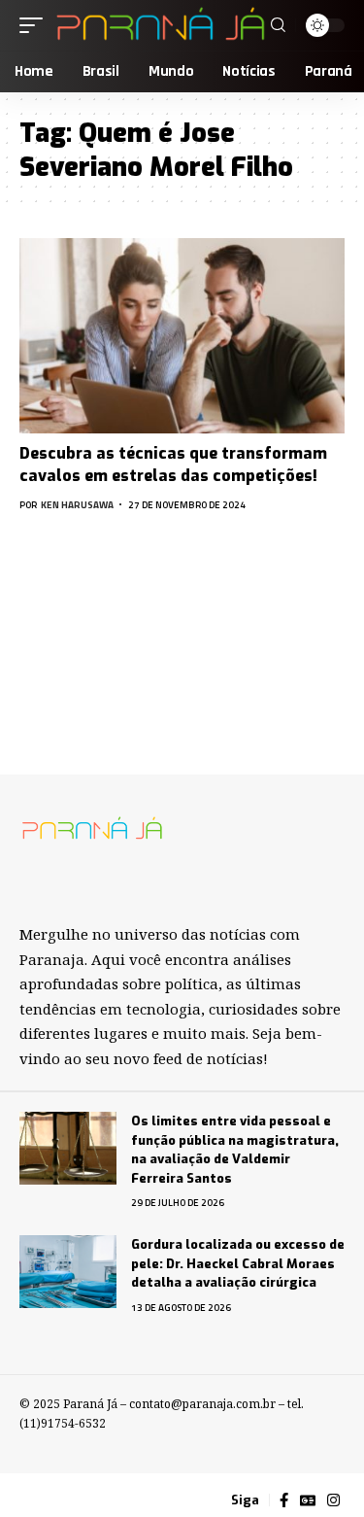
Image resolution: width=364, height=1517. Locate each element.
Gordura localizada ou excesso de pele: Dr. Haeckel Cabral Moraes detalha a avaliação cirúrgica (238, 1263)
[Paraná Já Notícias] (159, 26)
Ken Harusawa (77, 505)
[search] (278, 25)
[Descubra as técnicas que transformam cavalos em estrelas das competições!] (182, 335)
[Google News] (307, 1500)
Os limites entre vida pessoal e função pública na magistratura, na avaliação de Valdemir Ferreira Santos (235, 1150)
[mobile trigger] (35, 26)
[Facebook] (284, 1500)
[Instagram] (333, 1500)
